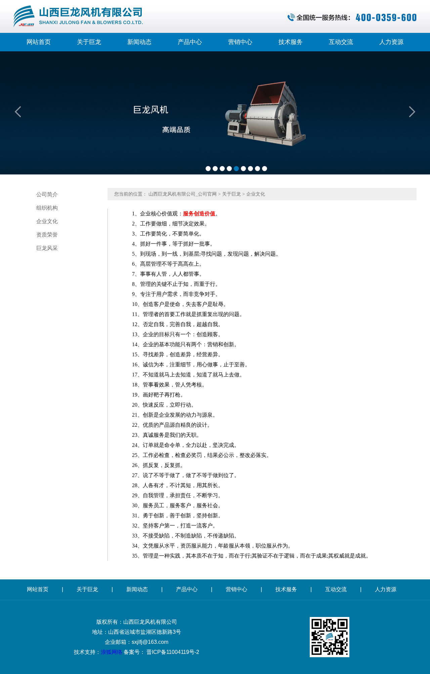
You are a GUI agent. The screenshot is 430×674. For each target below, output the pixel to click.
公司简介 (47, 194)
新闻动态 (139, 42)
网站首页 (39, 42)
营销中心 (240, 42)
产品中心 (190, 42)
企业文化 (47, 221)
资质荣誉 (47, 235)
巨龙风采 (47, 248)
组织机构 (47, 208)
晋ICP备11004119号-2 (172, 652)
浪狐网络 (111, 652)
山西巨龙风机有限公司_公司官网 (182, 194)
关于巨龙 (89, 42)
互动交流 (341, 42)
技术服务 (290, 42)
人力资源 (391, 42)
